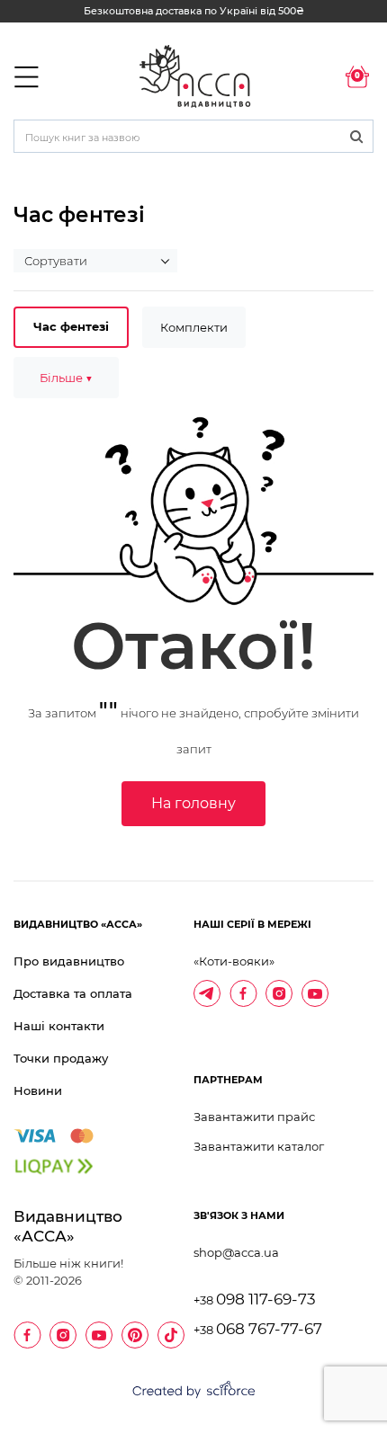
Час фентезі (71, 326)
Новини (38, 1090)
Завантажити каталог (259, 1146)
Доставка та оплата (73, 993)
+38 (255, 1300)
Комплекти (194, 327)
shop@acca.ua (236, 1252)
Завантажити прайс (254, 1116)
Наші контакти (59, 1026)
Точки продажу (61, 1058)
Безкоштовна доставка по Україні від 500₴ (194, 10)
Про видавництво (69, 961)
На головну (193, 803)
